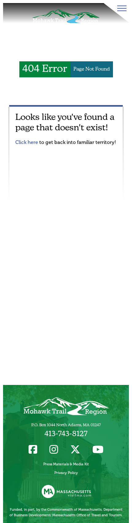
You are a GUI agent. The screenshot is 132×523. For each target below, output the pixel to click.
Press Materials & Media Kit (66, 464)
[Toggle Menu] (120, 8)
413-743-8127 (66, 434)
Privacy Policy (66, 473)
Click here (26, 142)
